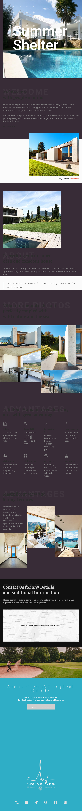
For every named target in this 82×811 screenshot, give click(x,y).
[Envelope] (26, 802)
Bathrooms (70, 461)
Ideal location (71, 429)
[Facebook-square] (55, 802)
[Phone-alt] (16, 802)
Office (6, 429)
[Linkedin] (65, 802)
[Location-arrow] (36, 802)
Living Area (8, 461)
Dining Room (30, 461)
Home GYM (29, 429)
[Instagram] (45, 802)
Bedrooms (49, 461)
